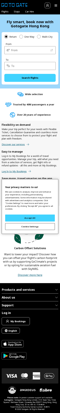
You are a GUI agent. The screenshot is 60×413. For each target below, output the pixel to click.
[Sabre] (46, 389)
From (9, 44)
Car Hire (29, 11)
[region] (30, 206)
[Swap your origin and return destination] (51, 50)
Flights (4, 11)
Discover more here (30, 275)
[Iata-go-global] (12, 390)
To (7, 59)
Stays (17, 11)
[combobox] (30, 50)
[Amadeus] (28, 390)
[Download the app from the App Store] (14, 344)
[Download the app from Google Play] (14, 356)
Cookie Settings (30, 226)
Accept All (30, 218)
